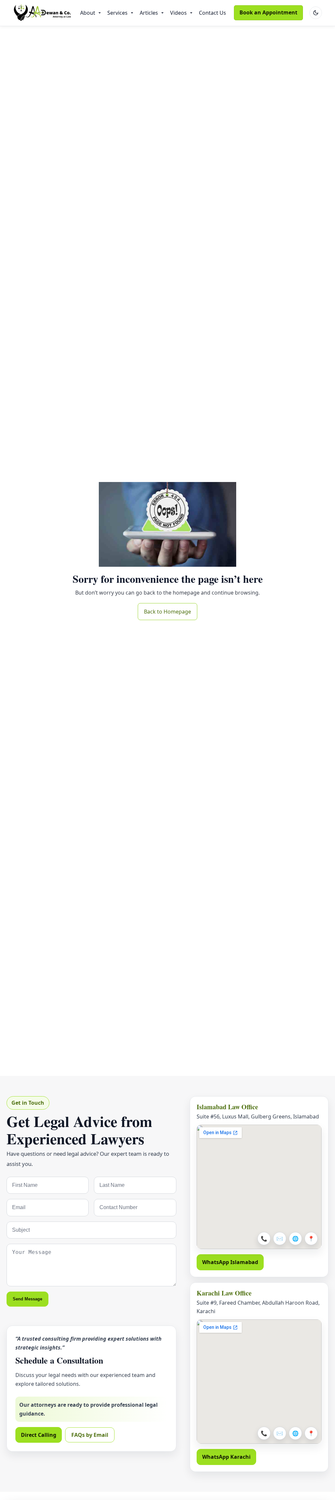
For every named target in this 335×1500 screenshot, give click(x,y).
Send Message (27, 1298)
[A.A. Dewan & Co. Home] (42, 13)
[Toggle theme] (315, 13)
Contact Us (212, 12)
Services (117, 12)
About (87, 12)
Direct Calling (38, 1434)
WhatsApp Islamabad (230, 1262)
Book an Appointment (268, 12)
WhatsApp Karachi (226, 1456)
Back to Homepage (167, 611)
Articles (149, 12)
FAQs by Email (89, 1434)
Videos (178, 12)
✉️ (279, 1238)
